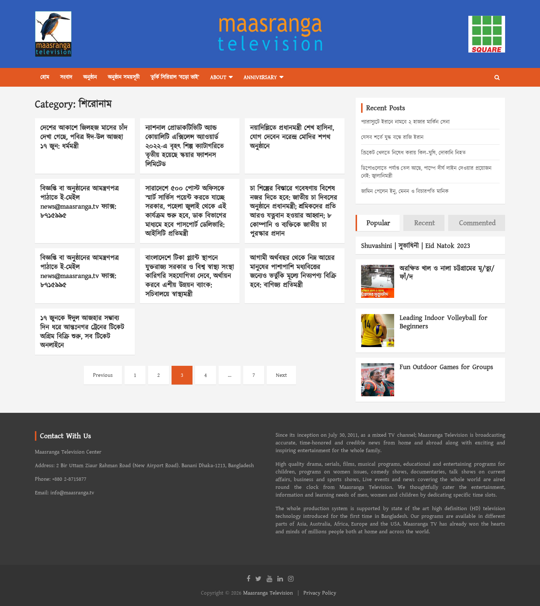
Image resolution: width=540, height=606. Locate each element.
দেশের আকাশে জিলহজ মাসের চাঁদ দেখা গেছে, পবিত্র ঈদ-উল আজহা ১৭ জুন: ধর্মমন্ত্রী (83, 137)
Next (281, 375)
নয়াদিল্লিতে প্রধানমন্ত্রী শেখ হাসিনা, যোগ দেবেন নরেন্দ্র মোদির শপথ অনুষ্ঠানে (292, 137)
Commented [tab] (477, 223)
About (218, 77)
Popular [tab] (378, 223)
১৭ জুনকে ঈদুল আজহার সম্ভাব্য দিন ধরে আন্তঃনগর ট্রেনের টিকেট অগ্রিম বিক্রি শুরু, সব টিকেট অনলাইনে (82, 331)
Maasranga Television (268, 593)
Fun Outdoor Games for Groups (446, 367)
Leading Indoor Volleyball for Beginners (443, 322)
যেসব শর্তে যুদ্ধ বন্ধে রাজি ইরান (392, 137)
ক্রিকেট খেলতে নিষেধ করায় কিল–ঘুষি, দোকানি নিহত (413, 153)
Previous (103, 375)
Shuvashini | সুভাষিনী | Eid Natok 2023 (415, 246)
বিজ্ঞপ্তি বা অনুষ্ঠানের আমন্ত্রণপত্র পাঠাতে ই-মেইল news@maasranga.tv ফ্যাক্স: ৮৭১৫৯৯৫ (79, 202)
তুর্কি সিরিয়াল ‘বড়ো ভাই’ (175, 77)
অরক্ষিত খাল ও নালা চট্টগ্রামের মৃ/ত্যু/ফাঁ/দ (447, 273)
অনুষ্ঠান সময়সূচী (124, 77)
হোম (44, 77)
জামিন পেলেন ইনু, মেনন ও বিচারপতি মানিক (405, 191)
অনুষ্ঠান (90, 77)
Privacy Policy (319, 593)
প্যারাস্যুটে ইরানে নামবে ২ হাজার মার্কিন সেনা (405, 122)
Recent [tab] (424, 223)
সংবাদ (66, 77)
